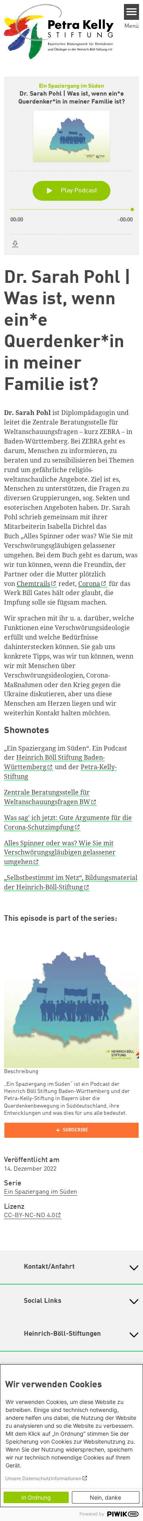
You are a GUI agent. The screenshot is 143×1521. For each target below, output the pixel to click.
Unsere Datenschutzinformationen (43, 1478)
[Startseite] (59, 31)
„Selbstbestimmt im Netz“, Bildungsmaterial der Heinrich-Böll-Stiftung (70, 882)
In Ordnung (36, 1497)
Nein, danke (105, 1497)
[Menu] (131, 12)
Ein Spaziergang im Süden (40, 1192)
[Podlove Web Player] (71, 1130)
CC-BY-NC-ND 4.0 (29, 1215)
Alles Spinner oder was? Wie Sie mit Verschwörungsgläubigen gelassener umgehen (60, 852)
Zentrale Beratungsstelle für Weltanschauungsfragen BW (47, 797)
